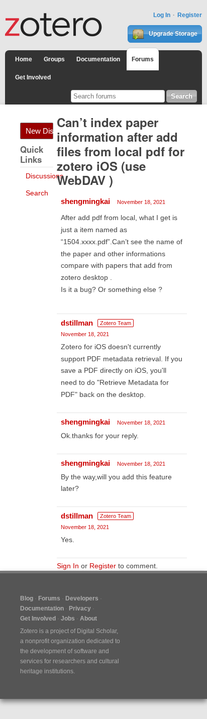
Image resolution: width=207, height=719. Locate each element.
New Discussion (39, 131)
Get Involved (33, 77)
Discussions (44, 176)
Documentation (98, 59)
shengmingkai (85, 201)
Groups (54, 59)
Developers (81, 598)
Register (189, 15)
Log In (161, 15)
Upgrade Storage (172, 33)
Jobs (68, 618)
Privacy (80, 608)
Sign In (68, 566)
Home (23, 59)
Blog (26, 598)
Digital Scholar (97, 631)
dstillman (77, 323)
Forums (143, 59)
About (88, 618)
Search (37, 193)
